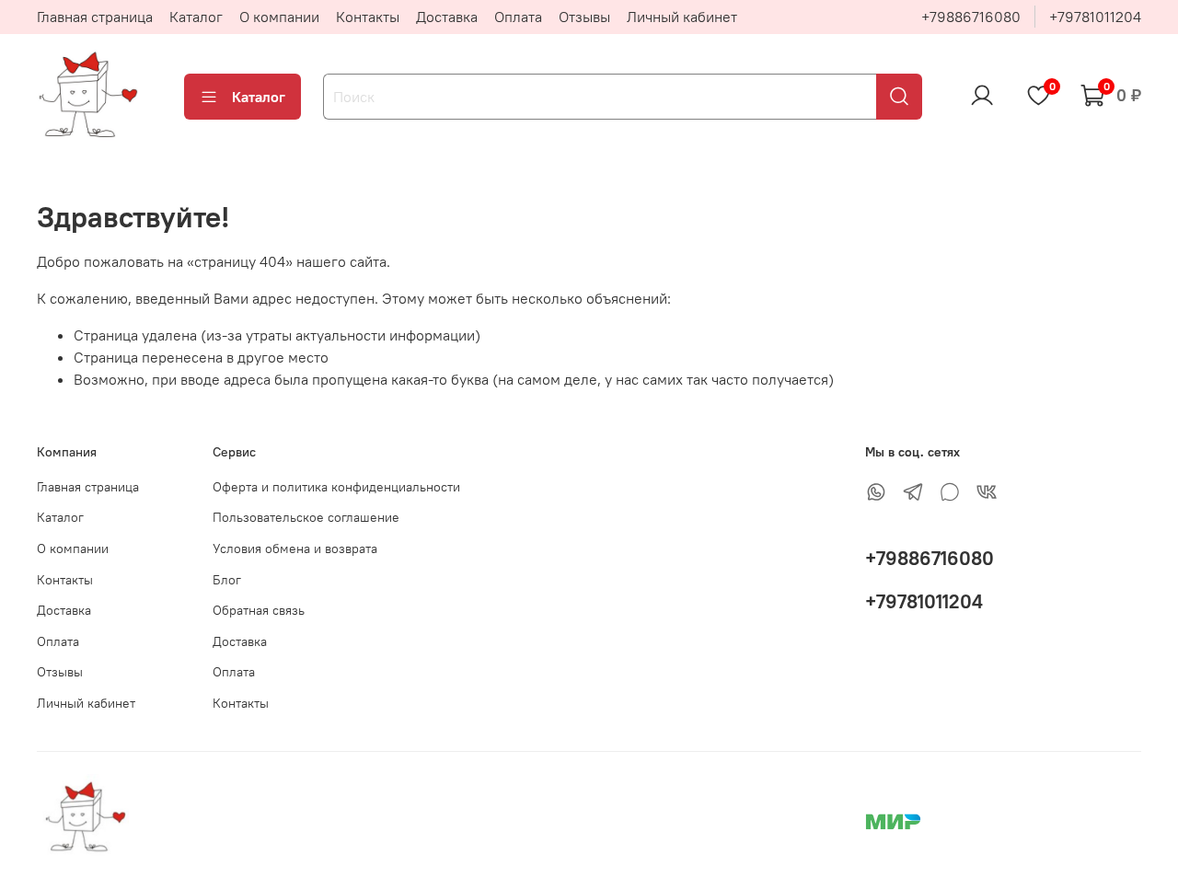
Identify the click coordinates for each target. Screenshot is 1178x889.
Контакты (367, 16)
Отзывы (584, 16)
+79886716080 (971, 16)
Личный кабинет (682, 16)
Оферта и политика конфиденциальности (336, 487)
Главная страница (95, 16)
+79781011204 (1095, 16)
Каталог (196, 16)
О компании (279, 16)
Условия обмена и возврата (295, 548)
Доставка (447, 16)
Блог (227, 580)
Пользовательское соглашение (306, 517)
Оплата (518, 16)
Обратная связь (259, 610)
